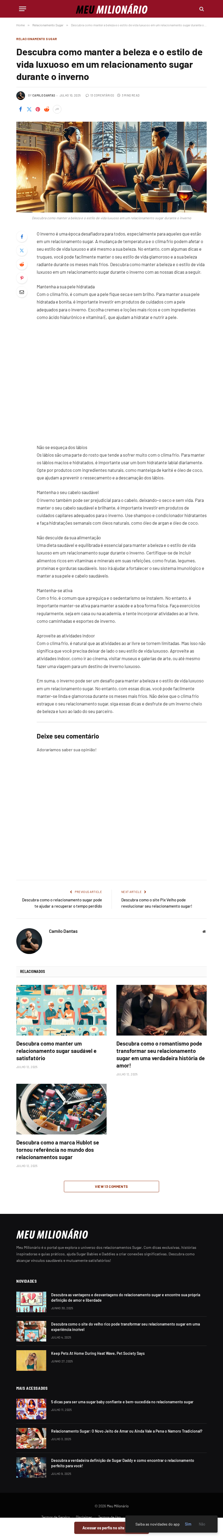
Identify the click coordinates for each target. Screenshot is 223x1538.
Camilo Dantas (43, 95)
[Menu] (22, 9)
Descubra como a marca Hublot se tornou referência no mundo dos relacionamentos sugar (57, 1149)
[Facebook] (21, 236)
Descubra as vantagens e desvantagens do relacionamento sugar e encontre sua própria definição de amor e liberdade (125, 1297)
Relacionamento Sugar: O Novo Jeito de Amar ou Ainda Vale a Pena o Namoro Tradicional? (126, 1431)
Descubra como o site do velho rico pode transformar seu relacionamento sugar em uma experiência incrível (125, 1327)
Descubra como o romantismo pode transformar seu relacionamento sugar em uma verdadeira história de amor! (160, 1054)
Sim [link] (188, 1524)
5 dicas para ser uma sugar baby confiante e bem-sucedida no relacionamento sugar (122, 1402)
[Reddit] (21, 264)
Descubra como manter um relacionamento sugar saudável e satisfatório (56, 1050)
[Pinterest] (21, 278)
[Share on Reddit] (46, 109)
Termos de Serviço (55, 1517)
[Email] (21, 291)
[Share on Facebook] (20, 109)
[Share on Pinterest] (38, 109)
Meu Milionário (118, 1506)
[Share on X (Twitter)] (29, 109)
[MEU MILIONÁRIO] (111, 9)
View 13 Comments (111, 1186)
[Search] (201, 9)
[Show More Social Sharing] (57, 109)
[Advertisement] (122, 382)
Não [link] (202, 1524)
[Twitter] (21, 250)
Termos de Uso (109, 1517)
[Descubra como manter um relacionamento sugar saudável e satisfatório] (61, 1010)
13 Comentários (102, 95)
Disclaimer (84, 1517)
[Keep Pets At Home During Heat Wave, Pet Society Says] (31, 1360)
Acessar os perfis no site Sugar (111, 1528)
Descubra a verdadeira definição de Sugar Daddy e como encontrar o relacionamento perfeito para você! (122, 1463)
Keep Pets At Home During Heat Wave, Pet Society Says (98, 1353)
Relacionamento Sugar (36, 39)
